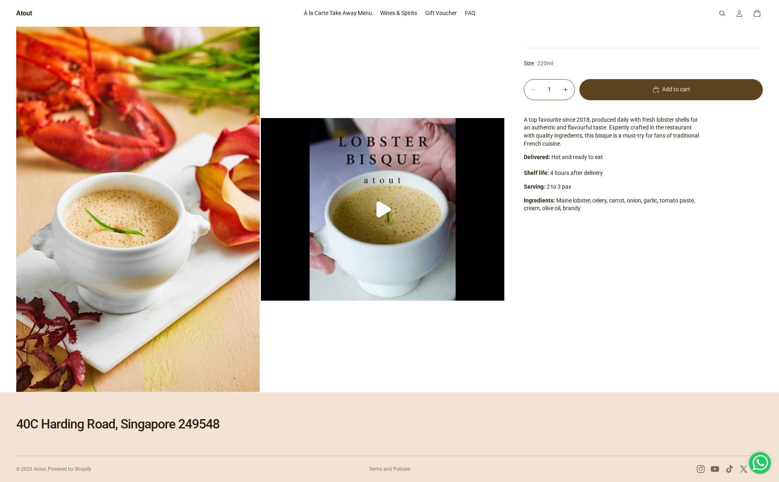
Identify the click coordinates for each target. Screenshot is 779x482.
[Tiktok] (729, 469)
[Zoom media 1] (138, 209)
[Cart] (757, 13)
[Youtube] (715, 469)
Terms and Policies (389, 469)
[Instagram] (701, 469)
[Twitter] (744, 469)
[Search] (722, 13)
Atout (40, 469)
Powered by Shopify (69, 469)
